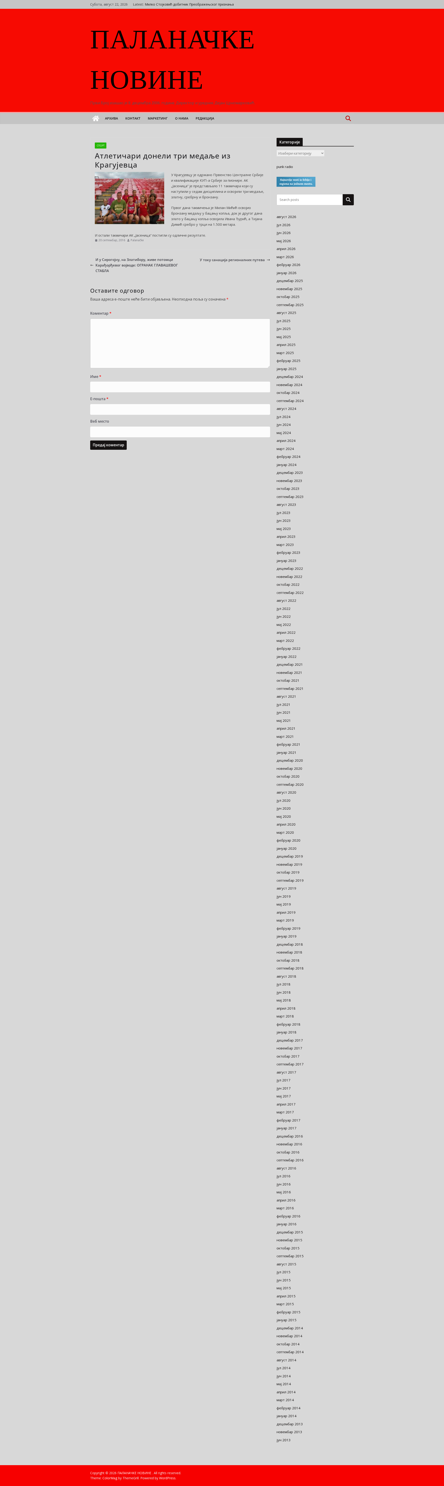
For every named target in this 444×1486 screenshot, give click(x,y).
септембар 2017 (290, 1064)
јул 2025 (283, 320)
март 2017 (285, 1112)
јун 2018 (284, 992)
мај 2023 (284, 528)
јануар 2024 (286, 464)
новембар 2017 (289, 1048)
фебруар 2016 (288, 1216)
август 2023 (286, 504)
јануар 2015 (286, 1320)
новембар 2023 (289, 480)
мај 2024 (284, 432)
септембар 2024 (290, 400)
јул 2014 (283, 1368)
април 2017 (286, 1104)
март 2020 (285, 832)
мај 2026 (284, 240)
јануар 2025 (286, 368)
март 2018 (285, 1016)
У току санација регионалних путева (232, 259)
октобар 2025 (288, 296)
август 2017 (286, 1072)
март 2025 (285, 352)
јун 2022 (284, 616)
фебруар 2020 (288, 840)
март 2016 (285, 1208)
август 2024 (286, 408)
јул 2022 (283, 608)
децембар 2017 (290, 1040)
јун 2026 (284, 232)
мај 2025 (284, 336)
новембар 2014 (289, 1336)
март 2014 (285, 1399)
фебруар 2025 (288, 360)
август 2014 (286, 1360)
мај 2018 (284, 1000)
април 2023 (286, 536)
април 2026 (286, 248)
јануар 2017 (286, 1128)
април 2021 (286, 728)
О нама (181, 118)
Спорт (101, 145)
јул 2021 (283, 704)
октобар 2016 (288, 1152)
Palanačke (137, 240)
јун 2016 (284, 1184)
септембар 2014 (290, 1352)
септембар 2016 (290, 1160)
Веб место (99, 421)
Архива (111, 118)
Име (95, 376)
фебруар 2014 (288, 1408)
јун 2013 (284, 1440)
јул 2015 (283, 1272)
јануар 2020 (286, 848)
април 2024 (286, 440)
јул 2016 (283, 1176)
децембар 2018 (290, 944)
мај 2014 (284, 1383)
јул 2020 (283, 800)
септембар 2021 (290, 688)
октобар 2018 (288, 960)
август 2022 (286, 600)
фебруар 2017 (288, 1120)
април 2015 (286, 1296)
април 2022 (286, 632)
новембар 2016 (289, 1144)
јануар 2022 (286, 656)
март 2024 (285, 448)
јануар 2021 (286, 752)
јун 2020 (284, 808)
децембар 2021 (290, 664)
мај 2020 (284, 816)
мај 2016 (284, 1192)
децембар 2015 (290, 1232)
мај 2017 (284, 1096)
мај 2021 (284, 720)
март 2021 (285, 736)
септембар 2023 (290, 496)
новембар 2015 (289, 1240)
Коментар (100, 313)
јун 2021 (284, 712)
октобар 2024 (288, 392)
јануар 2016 (286, 1224)
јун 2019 (284, 896)
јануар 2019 (286, 936)
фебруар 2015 (288, 1312)
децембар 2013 (290, 1424)
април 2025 (286, 344)
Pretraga (348, 199)
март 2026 (285, 256)
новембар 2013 (289, 1431)
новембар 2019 (289, 864)
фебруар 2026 (288, 264)
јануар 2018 (286, 1032)
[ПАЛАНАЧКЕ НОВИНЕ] (95, 118)
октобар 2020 (288, 776)
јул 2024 (283, 416)
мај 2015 (284, 1288)
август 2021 (286, 696)
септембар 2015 (290, 1256)
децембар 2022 (290, 568)
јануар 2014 (286, 1415)
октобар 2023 (288, 488)
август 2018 (286, 976)
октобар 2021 (288, 680)
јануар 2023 (286, 560)
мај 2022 (284, 624)
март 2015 (285, 1304)
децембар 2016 (290, 1136)
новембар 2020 (289, 768)
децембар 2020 (290, 760)
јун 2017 (284, 1088)
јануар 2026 (286, 272)
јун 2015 (284, 1280)
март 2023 (285, 544)
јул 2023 (283, 512)
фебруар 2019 (288, 928)
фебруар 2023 (288, 552)
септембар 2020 (290, 784)
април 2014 (286, 1392)
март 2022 (285, 640)
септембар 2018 (290, 968)
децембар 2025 (290, 280)
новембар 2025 (289, 288)
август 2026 (286, 216)
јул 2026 (283, 224)
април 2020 (286, 824)
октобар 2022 (288, 584)
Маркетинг (158, 118)
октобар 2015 (288, 1248)
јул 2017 (283, 1080)
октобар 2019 (288, 872)
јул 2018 (283, 984)
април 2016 (286, 1200)
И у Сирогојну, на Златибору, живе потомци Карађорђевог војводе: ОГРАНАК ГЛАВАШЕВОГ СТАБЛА (137, 265)
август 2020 (286, 792)
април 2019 (286, 912)
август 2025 (286, 312)
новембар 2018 (289, 952)
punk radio (285, 166)
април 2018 (286, 1008)
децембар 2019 (290, 856)
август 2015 (286, 1264)
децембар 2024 (290, 376)
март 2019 (285, 920)
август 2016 (286, 1168)
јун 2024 (284, 424)
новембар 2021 (289, 672)
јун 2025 (284, 328)
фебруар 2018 (288, 1024)
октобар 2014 (288, 1344)
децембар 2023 (290, 472)
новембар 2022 (289, 576)
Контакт (132, 118)
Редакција (205, 118)
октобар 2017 (288, 1056)
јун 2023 (284, 520)
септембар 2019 (290, 880)
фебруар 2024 (288, 456)
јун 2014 (284, 1376)
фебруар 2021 (288, 744)
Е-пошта (99, 398)
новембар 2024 (289, 384)
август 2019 (286, 888)
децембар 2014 (290, 1328)
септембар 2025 (290, 304)
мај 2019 (284, 904)
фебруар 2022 (288, 648)
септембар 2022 (290, 592)
